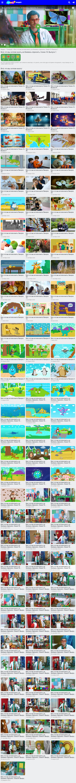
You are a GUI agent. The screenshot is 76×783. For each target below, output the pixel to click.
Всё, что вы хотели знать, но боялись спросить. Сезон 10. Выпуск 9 (10, 526)
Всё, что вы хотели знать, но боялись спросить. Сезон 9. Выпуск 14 (13, 673)
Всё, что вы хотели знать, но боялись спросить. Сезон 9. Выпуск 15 (63, 652)
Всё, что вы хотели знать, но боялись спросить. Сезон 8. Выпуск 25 (63, 757)
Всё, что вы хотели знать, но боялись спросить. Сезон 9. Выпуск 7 (38, 715)
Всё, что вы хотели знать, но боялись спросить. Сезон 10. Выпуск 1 (36, 49)
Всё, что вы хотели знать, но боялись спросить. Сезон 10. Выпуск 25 (60, 400)
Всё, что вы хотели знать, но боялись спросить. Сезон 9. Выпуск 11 (13, 694)
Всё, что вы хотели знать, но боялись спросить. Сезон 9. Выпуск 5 (13, 736)
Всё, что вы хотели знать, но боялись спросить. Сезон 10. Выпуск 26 (35, 400)
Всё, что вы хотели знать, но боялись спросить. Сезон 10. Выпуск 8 (35, 526)
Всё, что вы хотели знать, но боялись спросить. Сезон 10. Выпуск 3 (10, 568)
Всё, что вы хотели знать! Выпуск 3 (38, 379)
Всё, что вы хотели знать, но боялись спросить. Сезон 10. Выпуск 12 (10, 505)
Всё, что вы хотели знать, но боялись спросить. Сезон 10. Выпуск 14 (35, 484)
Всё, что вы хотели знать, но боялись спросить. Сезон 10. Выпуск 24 (10, 420)
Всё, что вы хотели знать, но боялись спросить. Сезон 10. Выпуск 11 (35, 505)
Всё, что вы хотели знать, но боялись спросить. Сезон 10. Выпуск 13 (60, 484)
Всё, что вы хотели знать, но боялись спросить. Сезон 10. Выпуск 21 (10, 442)
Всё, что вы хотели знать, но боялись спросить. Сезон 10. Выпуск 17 (35, 463)
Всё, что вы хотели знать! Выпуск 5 (63, 359)
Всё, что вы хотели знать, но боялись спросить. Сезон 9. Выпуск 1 (38, 757)
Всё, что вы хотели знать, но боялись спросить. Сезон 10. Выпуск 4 (60, 547)
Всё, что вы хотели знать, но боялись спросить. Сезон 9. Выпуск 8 (13, 715)
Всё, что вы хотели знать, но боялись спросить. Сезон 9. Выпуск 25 (38, 589)
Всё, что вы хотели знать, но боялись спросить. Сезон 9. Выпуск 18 (63, 631)
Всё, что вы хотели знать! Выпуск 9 (38, 338)
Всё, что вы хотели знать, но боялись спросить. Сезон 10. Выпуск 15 (10, 484)
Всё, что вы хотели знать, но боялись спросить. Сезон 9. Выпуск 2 (13, 757)
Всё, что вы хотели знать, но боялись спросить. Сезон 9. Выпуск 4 (38, 736)
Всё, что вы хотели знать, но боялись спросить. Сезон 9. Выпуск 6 (63, 715)
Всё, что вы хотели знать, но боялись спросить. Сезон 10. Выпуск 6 (10, 547)
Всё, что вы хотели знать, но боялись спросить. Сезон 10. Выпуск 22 (60, 420)
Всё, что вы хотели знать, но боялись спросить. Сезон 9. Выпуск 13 (38, 673)
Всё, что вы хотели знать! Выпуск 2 (63, 379)
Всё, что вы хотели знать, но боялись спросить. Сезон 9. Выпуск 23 (13, 610)
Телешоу (9, 49)
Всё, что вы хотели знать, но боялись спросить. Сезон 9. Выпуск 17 (13, 652)
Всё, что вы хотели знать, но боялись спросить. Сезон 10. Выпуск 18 (10, 463)
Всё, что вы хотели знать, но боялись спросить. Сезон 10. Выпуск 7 (60, 526)
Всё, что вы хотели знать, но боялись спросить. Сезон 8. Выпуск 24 (13, 778)
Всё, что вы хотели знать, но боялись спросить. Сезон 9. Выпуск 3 (63, 736)
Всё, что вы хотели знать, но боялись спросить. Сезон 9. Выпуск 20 (13, 631)
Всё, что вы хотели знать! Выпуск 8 (63, 338)
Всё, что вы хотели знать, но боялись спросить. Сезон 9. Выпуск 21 (63, 610)
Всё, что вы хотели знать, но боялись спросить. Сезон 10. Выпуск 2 (35, 568)
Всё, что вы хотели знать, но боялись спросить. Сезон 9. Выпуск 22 (38, 610)
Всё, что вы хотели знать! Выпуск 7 (13, 359)
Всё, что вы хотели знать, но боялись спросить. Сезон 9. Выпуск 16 (38, 652)
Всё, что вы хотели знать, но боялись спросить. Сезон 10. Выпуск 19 (60, 442)
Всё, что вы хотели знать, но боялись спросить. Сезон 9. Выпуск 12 (63, 673)
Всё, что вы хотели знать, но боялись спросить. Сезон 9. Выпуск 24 (63, 589)
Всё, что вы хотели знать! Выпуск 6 (38, 359)
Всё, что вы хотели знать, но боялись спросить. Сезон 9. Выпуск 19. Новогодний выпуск (38, 631)
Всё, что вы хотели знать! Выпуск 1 (13, 398)
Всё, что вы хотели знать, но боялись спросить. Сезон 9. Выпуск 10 (38, 694)
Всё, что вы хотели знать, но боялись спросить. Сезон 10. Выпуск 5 (35, 547)
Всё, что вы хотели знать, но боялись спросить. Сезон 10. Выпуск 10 (60, 505)
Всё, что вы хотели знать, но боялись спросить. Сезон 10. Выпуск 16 (60, 463)
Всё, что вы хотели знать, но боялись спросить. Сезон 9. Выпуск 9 (63, 694)
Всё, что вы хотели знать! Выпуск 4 (13, 379)
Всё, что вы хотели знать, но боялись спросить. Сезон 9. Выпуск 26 (13, 589)
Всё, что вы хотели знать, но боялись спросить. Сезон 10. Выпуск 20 (35, 442)
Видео (3, 49)
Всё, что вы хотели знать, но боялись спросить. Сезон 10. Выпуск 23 (35, 420)
